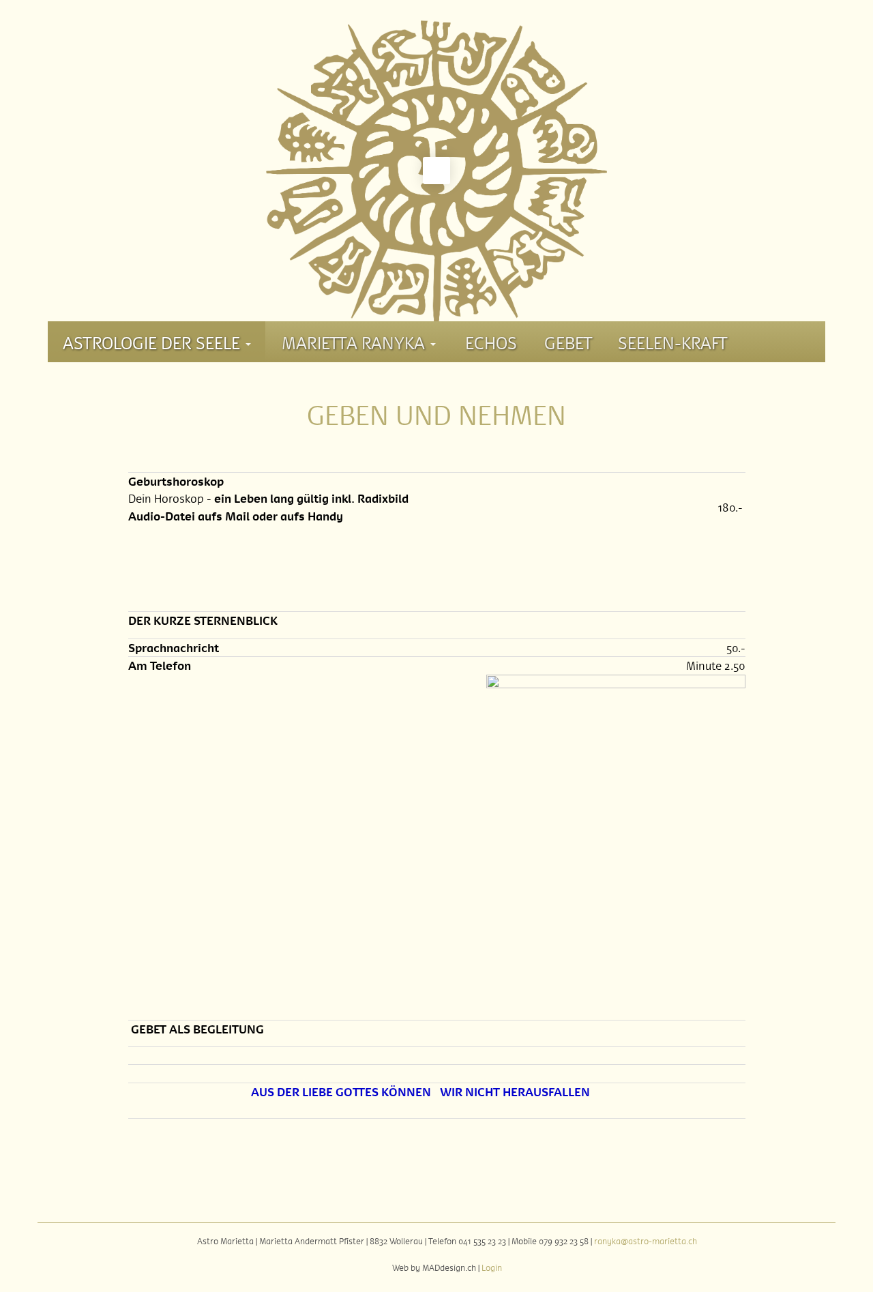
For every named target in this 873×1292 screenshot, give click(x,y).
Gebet (568, 342)
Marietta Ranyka (355, 342)
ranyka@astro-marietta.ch (645, 1241)
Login (492, 1267)
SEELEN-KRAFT (673, 342)
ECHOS (491, 342)
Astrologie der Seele (153, 342)
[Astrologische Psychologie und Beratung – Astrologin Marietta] (436, 157)
